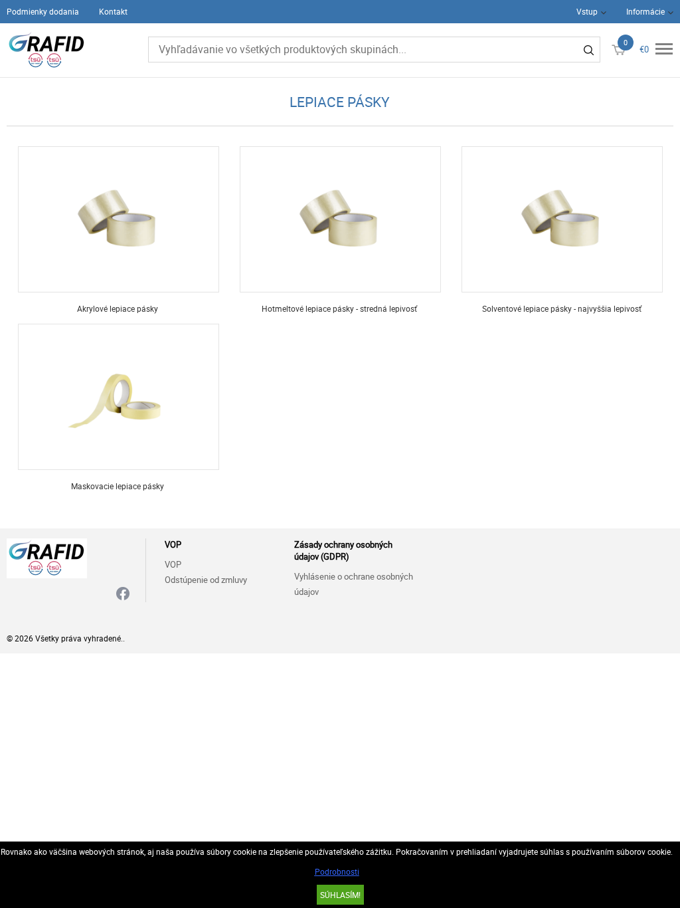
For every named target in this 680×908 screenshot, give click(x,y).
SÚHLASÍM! (340, 894)
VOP (173, 564)
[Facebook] (122, 594)
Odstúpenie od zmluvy (206, 580)
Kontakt (113, 11)
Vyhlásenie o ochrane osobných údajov (353, 584)
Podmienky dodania (43, 11)
